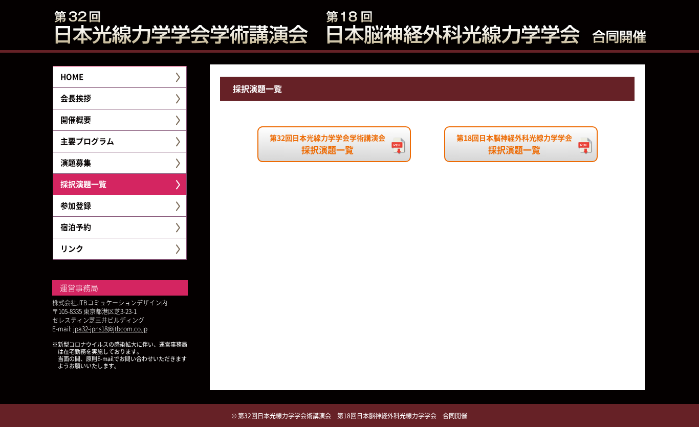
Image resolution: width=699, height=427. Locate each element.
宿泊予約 (75, 226)
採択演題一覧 (83, 183)
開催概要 (75, 119)
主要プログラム (87, 141)
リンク (71, 248)
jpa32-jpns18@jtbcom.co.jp (110, 328)
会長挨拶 (75, 98)
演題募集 (75, 162)
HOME (71, 76)
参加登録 (75, 205)
